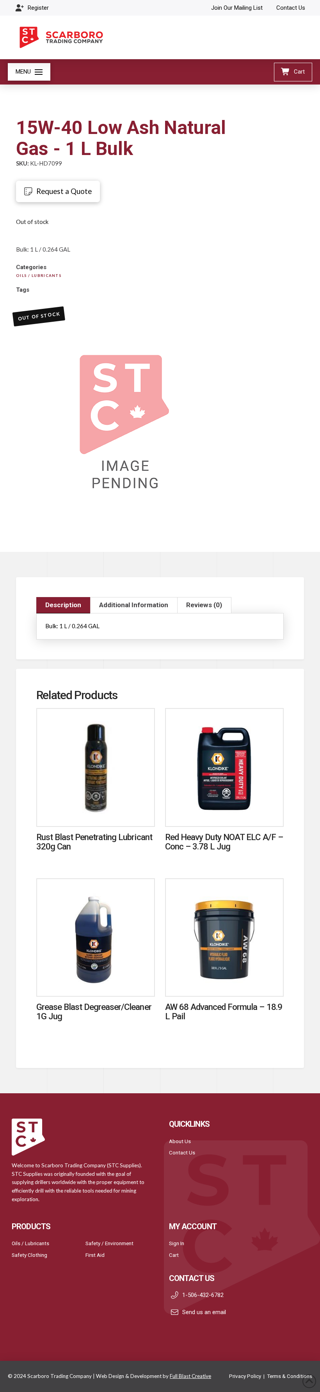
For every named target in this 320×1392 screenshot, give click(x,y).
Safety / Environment (109, 1243)
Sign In (176, 1243)
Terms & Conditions (289, 1376)
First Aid (95, 1255)
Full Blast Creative (190, 1376)
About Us (180, 1141)
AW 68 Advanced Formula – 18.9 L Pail (223, 1011)
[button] (29, 72)
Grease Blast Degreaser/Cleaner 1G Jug (93, 1011)
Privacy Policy (245, 1376)
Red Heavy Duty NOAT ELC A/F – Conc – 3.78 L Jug (224, 841)
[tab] (63, 605)
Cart (174, 1255)
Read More (95, 812)
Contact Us (182, 1152)
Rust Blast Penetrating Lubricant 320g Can (94, 841)
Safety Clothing (29, 1255)
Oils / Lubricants (30, 1243)
